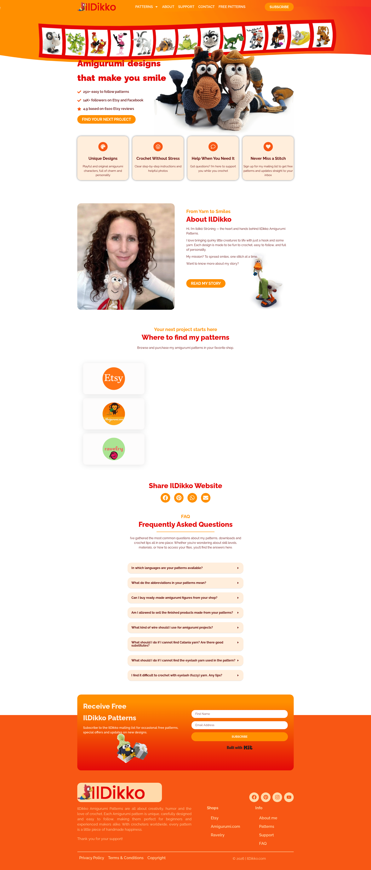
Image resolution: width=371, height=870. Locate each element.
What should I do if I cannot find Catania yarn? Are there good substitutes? (177, 644)
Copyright (156, 858)
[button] (165, 498)
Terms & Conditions (126, 858)
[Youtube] (289, 797)
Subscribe (279, 7)
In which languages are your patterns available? (167, 568)
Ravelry (218, 835)
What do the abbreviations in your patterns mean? (168, 583)
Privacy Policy (91, 858)
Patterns (144, 7)
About (168, 7)
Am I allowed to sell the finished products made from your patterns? (182, 612)
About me (268, 818)
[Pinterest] (266, 797)
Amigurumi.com (225, 826)
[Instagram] (277, 797)
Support (186, 7)
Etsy (215, 818)
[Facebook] (254, 797)
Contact (206, 7)
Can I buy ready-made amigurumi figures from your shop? (174, 598)
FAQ (263, 843)
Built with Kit (240, 747)
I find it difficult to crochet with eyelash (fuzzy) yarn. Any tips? (176, 675)
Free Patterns (232, 7)
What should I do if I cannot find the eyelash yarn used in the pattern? (183, 660)
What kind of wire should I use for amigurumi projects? (172, 627)
